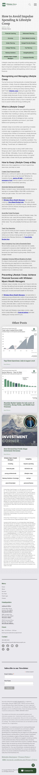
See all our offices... (8, 623)
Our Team (4, 593)
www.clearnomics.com (11, 532)
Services (4, 591)
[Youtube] (12, 645)
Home (3, 587)
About (3, 589)
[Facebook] (7, 645)
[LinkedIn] (16, 645)
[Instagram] (3, 645)
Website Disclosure (9, 757)
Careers (4, 598)
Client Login (5, 596)
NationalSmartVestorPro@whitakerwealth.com (13, 642)
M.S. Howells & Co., (20, 701)
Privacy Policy (24, 757)
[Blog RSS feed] (8, 649)
